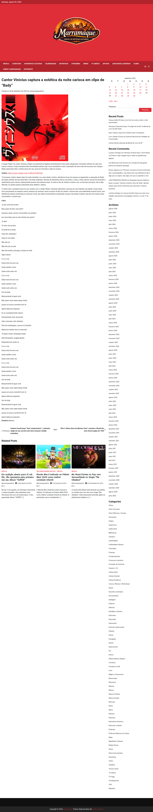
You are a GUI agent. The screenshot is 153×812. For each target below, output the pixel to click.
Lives (110, 670)
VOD (110, 784)
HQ (110, 651)
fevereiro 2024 (114, 327)
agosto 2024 (113, 303)
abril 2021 (112, 460)
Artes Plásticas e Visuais (117, 513)
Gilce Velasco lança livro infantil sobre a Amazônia (126, 133)
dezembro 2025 (114, 240)
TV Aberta (95, 64)
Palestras (112, 718)
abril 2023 (112, 366)
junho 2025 (112, 264)
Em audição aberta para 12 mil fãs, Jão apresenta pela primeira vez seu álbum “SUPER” (18, 477)
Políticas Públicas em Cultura (119, 733)
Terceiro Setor (114, 769)
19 (110, 93)
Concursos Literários (121, 64)
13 (116, 90)
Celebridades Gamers (116, 544)
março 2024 (113, 323)
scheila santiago (114, 193)
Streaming (75, 64)
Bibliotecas (112, 533)
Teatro (111, 761)
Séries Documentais (116, 753)
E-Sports (112, 603)
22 (128, 93)
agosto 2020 (113, 492)
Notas (111, 706)
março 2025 (113, 275)
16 (134, 90)
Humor (111, 655)
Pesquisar (112, 107)
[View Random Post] (145, 66)
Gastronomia (113, 647)
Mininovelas (113, 678)
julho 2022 (112, 401)
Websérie (112, 788)
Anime (111, 505)
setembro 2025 (114, 252)
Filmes (136, 64)
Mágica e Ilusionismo (116, 674)
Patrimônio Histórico (116, 722)
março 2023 (113, 370)
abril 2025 (112, 272)
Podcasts (112, 729)
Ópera (111, 710)
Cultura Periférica (115, 580)
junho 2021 (112, 452)
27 (116, 96)
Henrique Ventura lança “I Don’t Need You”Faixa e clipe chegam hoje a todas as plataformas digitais (129, 155)
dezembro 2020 (114, 476)
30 (134, 96)
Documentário (114, 596)
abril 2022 (112, 413)
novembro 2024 (114, 291)
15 (128, 90)
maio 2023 (112, 362)
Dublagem (112, 600)
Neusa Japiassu (114, 170)
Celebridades (50, 64)
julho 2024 (112, 307)
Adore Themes (97, 809)
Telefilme (112, 765)
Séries (85, 64)
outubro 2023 (113, 342)
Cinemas (112, 552)
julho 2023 (112, 354)
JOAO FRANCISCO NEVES (118, 180)
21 (122, 93)
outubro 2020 (113, 484)
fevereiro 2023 (114, 374)
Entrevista (63, 64)
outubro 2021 (113, 437)
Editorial (111, 607)
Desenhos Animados (116, 592)
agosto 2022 (113, 397)
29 (128, 96)
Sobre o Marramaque (12, 69)
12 (110, 90)
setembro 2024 (114, 299)
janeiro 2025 (113, 283)
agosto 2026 (113, 209)
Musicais (112, 702)
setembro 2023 (114, 346)
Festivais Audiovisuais (116, 627)
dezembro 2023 (114, 334)
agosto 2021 (113, 445)
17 (140, 90)
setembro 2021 (114, 441)
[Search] (148, 66)
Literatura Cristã (114, 666)
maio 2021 (112, 456)
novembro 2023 (114, 338)
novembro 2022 (114, 386)
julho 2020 (112, 496)
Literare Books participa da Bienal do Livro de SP (125, 143)
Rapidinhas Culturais (33, 64)
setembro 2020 (114, 488)
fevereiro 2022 (114, 421)
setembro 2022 (114, 393)
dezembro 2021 (114, 429)
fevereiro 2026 (114, 232)
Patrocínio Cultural (115, 725)
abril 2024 (112, 319)
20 (116, 93)
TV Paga (111, 777)
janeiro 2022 (113, 425)
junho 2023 (112, 358)
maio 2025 (112, 268)
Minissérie (112, 682)
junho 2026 (112, 216)
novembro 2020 (114, 480)
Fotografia (112, 639)
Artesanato (112, 517)
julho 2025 (112, 260)
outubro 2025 (113, 248)
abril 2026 (112, 224)
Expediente (28, 69)
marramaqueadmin (37, 91)
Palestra (111, 714)
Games (111, 643)
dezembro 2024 (114, 287)
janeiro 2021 (113, 472)
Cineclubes (112, 548)
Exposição (112, 619)
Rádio (111, 737)
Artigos (106, 64)
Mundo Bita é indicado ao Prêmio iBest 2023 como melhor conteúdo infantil (53, 477)
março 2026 (113, 228)
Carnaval (112, 537)
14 (122, 90)
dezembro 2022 (114, 382)
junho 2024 (112, 311)
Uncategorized (114, 781)
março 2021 (113, 464)
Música (6, 64)
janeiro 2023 (113, 378)
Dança (111, 588)
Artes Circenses (114, 509)
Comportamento (114, 556)
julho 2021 (112, 448)
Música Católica (114, 694)
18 (146, 90)
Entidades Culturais (115, 611)
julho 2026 (112, 213)
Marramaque (68, 809)
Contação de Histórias (116, 564)
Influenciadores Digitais (46, 471)
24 (140, 93)
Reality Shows (113, 745)
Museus (111, 686)
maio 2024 (112, 315)
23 (134, 93)
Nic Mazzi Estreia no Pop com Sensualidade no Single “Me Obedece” (86, 477)
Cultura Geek (113, 572)
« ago (111, 101)
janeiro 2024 (113, 330)
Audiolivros (113, 525)
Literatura (16, 64)
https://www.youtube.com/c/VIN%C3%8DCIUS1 (25, 173)
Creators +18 (113, 568)
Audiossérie (113, 529)
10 (140, 87)
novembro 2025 (114, 244)
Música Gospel (114, 698)
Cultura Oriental (114, 576)
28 (122, 96)
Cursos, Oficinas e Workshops (119, 584)
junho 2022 (112, 405)
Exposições (113, 623)
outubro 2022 (113, 389)
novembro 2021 (114, 433)
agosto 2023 (113, 350)
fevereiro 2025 (114, 279)
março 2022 (113, 417)
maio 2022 (112, 409)
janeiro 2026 (113, 236)
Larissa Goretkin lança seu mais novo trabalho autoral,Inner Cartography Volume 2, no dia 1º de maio (129, 196)
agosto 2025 (113, 256)
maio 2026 (112, 220)
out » (116, 101)
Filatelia (111, 631)
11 (146, 87)
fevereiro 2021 (114, 468)
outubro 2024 (113, 295)
